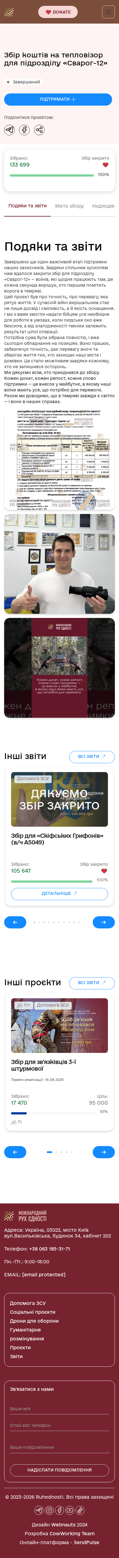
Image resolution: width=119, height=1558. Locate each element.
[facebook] (59, 1510)
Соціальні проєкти (32, 1312)
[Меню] (108, 12)
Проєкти (20, 1347)
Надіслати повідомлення (59, 1470)
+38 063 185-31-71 (49, 1248)
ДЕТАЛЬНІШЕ (57, 893)
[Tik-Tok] (80, 1510)
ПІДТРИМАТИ (55, 99)
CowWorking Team (72, 1533)
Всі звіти (89, 756)
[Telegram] (39, 1510)
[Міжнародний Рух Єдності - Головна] (9, 11)
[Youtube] (69, 1510)
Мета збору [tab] (69, 205)
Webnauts (63, 1524)
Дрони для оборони (34, 1320)
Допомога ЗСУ (28, 1303)
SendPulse (86, 1542)
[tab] (39, 922)
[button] (59, 460)
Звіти (16, 1356)
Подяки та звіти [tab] (27, 205)
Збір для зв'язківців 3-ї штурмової (43, 1065)
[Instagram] (49, 1510)
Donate (61, 12)
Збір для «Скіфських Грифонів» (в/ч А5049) (57, 839)
